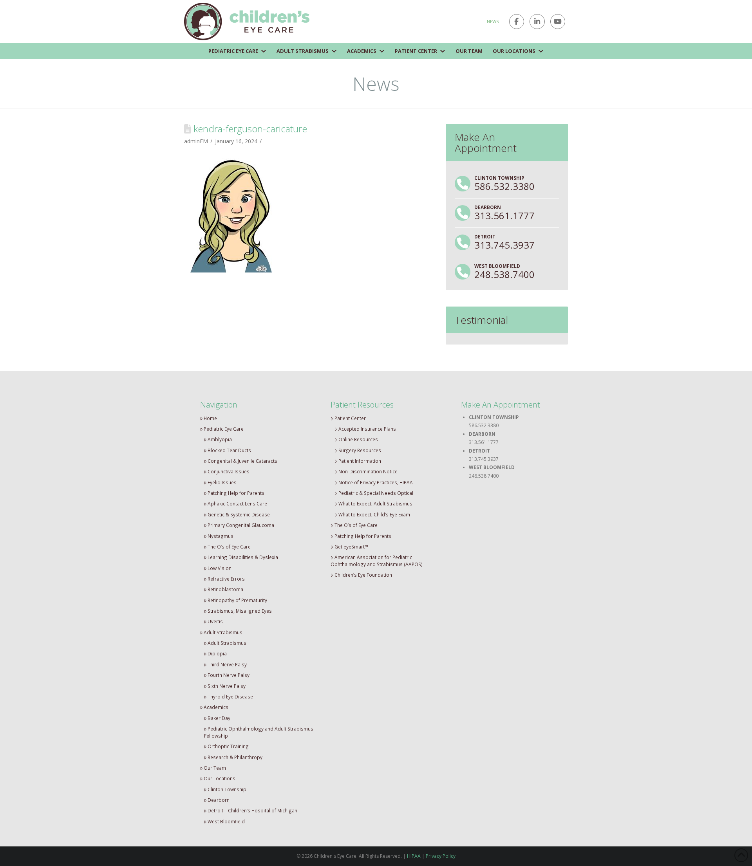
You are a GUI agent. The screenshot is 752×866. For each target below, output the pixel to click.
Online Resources (358, 439)
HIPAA (414, 856)
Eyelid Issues (222, 482)
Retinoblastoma (225, 589)
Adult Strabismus (223, 632)
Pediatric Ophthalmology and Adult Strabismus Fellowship (259, 732)
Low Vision (219, 568)
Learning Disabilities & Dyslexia (243, 557)
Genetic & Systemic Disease (239, 514)
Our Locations (219, 778)
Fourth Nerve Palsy (228, 675)
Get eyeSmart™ (351, 546)
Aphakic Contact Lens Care (237, 503)
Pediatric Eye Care (224, 429)
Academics (216, 707)
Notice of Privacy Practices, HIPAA (375, 482)
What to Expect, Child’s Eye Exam (374, 514)
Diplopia (217, 653)
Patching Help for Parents (236, 493)
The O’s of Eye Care (229, 546)
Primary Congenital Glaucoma (241, 525)
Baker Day (219, 718)
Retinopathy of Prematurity (237, 600)
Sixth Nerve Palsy (227, 686)
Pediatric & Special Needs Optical (375, 493)
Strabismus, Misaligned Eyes (240, 611)
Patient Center (350, 418)
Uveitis (215, 621)
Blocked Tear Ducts (229, 450)
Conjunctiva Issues (228, 471)
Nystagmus (220, 536)
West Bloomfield (226, 821)
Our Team (215, 768)
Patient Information (359, 461)
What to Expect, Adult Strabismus (375, 503)
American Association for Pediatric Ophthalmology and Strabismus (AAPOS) (377, 560)
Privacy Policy (441, 856)
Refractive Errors (226, 579)
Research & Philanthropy (235, 757)
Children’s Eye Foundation (363, 575)
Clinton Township (227, 789)
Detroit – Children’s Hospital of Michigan (252, 810)
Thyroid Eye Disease (230, 696)
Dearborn (219, 800)
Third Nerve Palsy (227, 664)
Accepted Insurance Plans (367, 429)
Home (210, 418)
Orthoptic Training (228, 746)
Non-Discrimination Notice (368, 471)
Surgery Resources (359, 450)
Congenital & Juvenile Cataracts (242, 461)
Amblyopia (220, 439)
